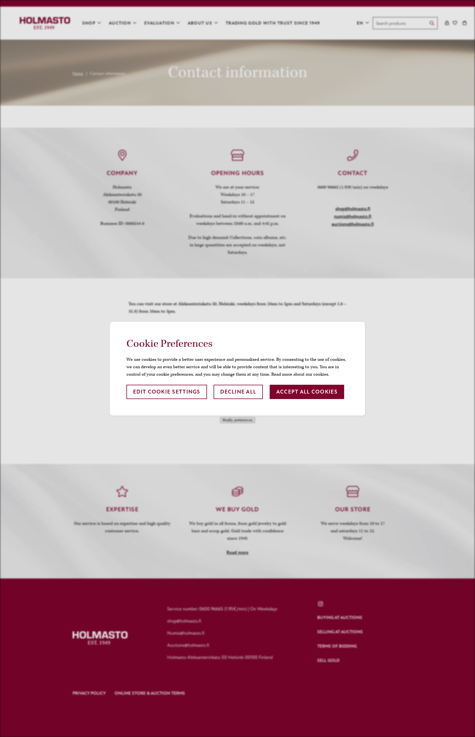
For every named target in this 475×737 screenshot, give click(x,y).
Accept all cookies (307, 391)
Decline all (238, 391)
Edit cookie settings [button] (166, 391)
